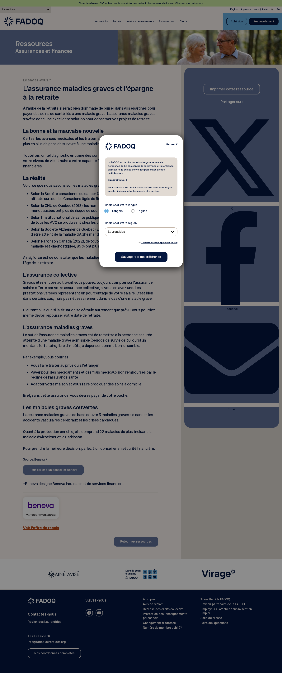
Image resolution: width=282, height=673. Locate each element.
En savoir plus (116, 179)
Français (116, 211)
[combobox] (141, 231)
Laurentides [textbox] (116, 232)
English (142, 211)
